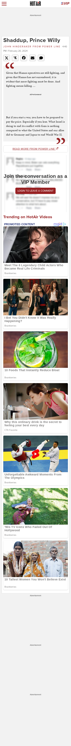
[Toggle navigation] (4, 4)
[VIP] (65, 4)
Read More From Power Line (34, 149)
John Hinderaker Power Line (32, 46)
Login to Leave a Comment (35, 190)
